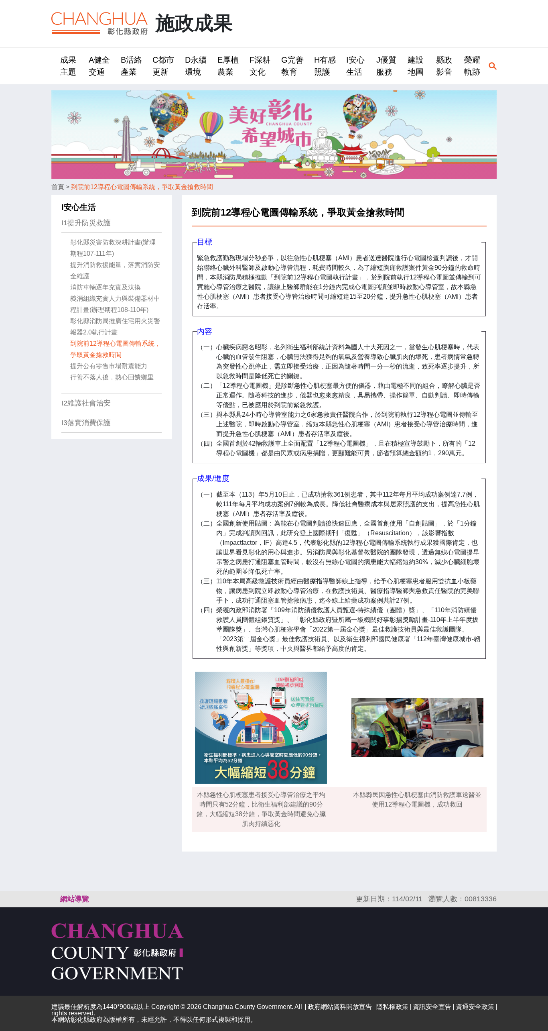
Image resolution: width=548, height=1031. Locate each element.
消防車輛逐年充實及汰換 (105, 287)
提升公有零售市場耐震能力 (108, 366)
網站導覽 (74, 899)
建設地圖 (416, 65)
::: (53, 65)
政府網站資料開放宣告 (340, 1006)
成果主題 (68, 65)
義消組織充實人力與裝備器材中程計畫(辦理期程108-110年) (115, 304)
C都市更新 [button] (163, 65)
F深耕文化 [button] (260, 65)
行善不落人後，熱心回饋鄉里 (112, 377)
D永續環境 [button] (196, 65)
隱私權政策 (392, 1006)
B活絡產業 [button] (131, 65)
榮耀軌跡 (472, 65)
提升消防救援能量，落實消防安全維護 (115, 270)
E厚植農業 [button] (228, 65)
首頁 (57, 186)
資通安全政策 (475, 1006)
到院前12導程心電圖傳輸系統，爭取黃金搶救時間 (142, 186)
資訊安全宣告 (432, 1006)
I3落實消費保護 (86, 423)
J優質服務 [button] (386, 65)
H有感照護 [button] (325, 65)
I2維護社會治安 (86, 403)
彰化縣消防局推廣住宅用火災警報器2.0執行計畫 (115, 327)
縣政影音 (444, 65)
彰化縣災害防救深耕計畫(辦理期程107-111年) (113, 248)
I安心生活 (78, 207)
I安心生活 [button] (355, 65)
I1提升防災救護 (86, 223)
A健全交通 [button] (99, 65)
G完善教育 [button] (292, 65)
